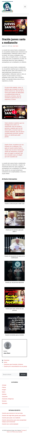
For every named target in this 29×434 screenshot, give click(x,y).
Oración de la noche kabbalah (10, 424)
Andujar (4, 385)
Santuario (4, 403)
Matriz (3, 392)
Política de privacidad (17, 431)
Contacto (24, 430)
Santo (5, 362)
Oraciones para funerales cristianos (13, 364)
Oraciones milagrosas (8, 398)
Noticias (4, 394)
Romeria (4, 401)
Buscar (23, 374)
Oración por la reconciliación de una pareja (15, 366)
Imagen (4, 389)
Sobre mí (9, 431)
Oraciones (6, 360)
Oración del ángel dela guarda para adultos (14, 415)
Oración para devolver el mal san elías (12, 413)
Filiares (4, 387)
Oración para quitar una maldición (11, 417)
